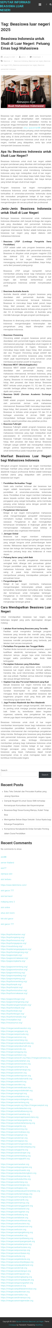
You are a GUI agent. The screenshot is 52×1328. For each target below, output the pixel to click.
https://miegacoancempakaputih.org (17, 1280)
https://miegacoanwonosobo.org (16, 1064)
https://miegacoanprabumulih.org (16, 1046)
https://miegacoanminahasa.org (15, 1132)
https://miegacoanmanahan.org (15, 1164)
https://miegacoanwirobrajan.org (15, 1152)
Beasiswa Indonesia (21, 61)
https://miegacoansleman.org (14, 1138)
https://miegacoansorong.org (14, 1129)
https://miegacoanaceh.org (13, 1058)
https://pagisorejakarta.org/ (13, 961)
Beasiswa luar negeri (36, 61)
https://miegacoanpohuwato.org (15, 1170)
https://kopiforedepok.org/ (13, 1008)
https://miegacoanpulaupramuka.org (17, 1043)
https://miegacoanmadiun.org (14, 1294)
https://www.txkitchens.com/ (14, 885)
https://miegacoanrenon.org (13, 1037)
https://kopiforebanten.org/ (13, 934)
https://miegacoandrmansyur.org (15, 1297)
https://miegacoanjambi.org (13, 1126)
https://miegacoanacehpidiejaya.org (17, 1262)
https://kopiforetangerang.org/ (14, 952)
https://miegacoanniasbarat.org (15, 1208)
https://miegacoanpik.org (12, 1105)
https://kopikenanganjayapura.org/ (16, 949)
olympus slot (6, 874)
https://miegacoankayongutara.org (16, 1167)
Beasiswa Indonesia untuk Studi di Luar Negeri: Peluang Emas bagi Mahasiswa (25, 43)
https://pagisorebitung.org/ (13, 972)
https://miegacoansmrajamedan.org (17, 1300)
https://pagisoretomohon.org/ (14, 969)
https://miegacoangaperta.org (14, 1150)
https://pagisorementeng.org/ (14, 967)
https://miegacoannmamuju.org (15, 1203)
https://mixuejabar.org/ (11, 1019)
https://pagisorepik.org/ (11, 955)
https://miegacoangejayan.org (14, 1031)
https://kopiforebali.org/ (11, 1011)
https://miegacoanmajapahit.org (15, 1158)
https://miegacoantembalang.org (16, 1156)
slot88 (3, 857)
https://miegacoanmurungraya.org (16, 1197)
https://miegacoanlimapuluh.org (15, 1274)
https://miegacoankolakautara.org (16, 1108)
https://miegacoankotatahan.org (15, 1061)
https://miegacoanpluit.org (36, 1105)
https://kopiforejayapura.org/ (14, 943)
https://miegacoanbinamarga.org (15, 1070)
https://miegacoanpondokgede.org (17, 1099)
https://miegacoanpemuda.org (14, 1034)
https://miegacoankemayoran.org (16, 1075)
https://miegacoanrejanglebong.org (17, 1232)
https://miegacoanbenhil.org (13, 1081)
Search (4, 770)
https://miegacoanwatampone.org (16, 1244)
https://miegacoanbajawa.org (14, 1188)
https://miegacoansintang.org (14, 1040)
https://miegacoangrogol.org (14, 1093)
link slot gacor (7, 918)
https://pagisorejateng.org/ (13, 978)
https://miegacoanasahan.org (14, 1235)
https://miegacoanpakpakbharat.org (17, 1265)
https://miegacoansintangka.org (15, 1185)
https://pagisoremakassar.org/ (14, 958)
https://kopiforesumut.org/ (13, 940)
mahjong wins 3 (8, 902)
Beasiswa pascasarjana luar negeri (25, 65)
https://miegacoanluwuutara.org (15, 1223)
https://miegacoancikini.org (13, 1084)
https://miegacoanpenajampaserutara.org (19, 1117)
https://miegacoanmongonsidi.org (16, 1144)
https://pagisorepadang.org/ (13, 975)
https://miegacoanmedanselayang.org (18, 1147)
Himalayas (12, 1325)
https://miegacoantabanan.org (14, 1217)
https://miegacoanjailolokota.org (15, 1259)
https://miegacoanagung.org (14, 1052)
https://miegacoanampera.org (14, 1067)
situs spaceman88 (31, 128)
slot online (5, 907)
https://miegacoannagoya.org (14, 1141)
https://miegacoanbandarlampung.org (18, 1123)
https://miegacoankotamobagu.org (16, 1194)
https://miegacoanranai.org (38, 1058)
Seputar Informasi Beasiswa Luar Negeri (15, 6)
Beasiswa (7, 61)
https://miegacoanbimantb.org (14, 1200)
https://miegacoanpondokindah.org (17, 1090)
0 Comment (36, 57)
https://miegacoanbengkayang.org (16, 1277)
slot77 (3, 868)
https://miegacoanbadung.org (14, 1214)
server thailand (7, 862)
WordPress (39, 1325)
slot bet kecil (6, 896)
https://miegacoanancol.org (13, 1286)
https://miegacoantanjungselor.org (16, 1120)
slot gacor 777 (7, 890)
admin (23, 57)
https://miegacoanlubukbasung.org (16, 1111)
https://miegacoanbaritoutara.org (16, 1247)
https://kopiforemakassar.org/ (14, 993)
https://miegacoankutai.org (13, 1256)
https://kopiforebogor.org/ (12, 1014)
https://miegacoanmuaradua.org (15, 1114)
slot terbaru (6, 879)
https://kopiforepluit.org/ (12, 987)
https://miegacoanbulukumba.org (16, 1179)
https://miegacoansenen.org (14, 1073)
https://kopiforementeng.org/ (14, 981)
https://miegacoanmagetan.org (15, 1212)
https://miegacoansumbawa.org (15, 1253)
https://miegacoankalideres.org (15, 1096)
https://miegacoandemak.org (14, 1268)
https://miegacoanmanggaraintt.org (17, 1206)
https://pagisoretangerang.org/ (15, 1002)
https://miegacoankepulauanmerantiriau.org (20, 1191)
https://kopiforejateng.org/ (13, 937)
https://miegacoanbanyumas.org (15, 1176)
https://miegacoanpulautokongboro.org (18, 1173)
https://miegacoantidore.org (13, 1055)
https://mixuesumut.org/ (12, 1022)
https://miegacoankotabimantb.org (16, 1078)
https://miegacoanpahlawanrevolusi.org (18, 1289)
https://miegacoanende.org (13, 1049)
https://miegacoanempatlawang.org (17, 1238)
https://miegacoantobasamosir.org (16, 1226)
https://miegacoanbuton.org (13, 1229)
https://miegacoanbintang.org (14, 1182)
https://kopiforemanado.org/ (13, 1017)
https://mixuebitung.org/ (12, 946)
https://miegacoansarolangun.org (16, 1271)
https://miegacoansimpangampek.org (18, 1241)
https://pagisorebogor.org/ (13, 999)
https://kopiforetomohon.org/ (14, 990)
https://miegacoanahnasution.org (16, 1028)
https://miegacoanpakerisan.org (15, 1291)
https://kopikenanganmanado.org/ (16, 1005)
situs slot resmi (8, 913)
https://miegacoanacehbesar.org (16, 1220)
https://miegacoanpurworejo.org (15, 1250)
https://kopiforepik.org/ (11, 984)
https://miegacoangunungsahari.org (17, 1283)
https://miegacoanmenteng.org (15, 1102)
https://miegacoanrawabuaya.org (16, 1087)
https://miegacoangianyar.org (14, 1135)
